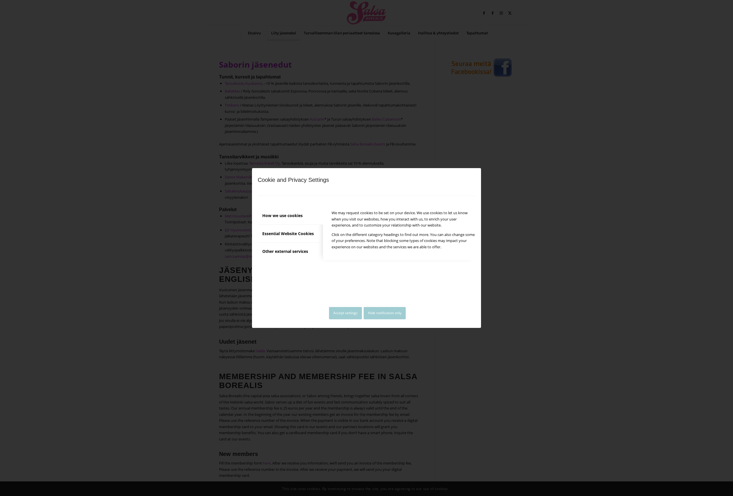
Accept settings (345, 312)
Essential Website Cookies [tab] (288, 233)
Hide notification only (384, 312)
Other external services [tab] (285, 251)
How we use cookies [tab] (282, 215)
